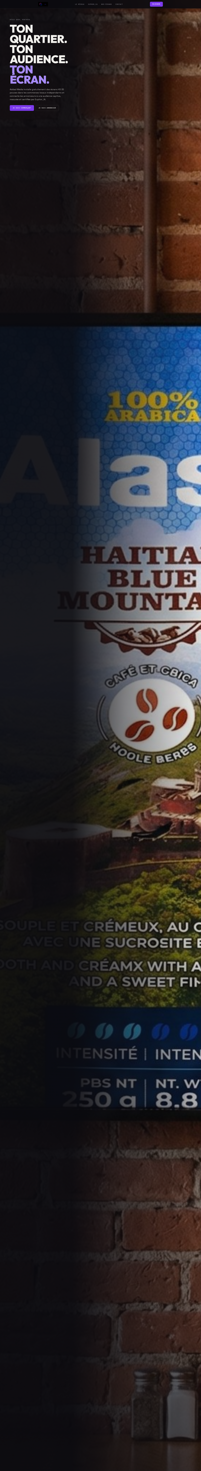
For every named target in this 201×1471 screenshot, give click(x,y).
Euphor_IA (93, 4)
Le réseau (79, 4)
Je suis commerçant (22, 108)
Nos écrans (106, 4)
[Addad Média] (43, 4)
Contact (119, 4)
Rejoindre (156, 4)
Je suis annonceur (47, 108)
